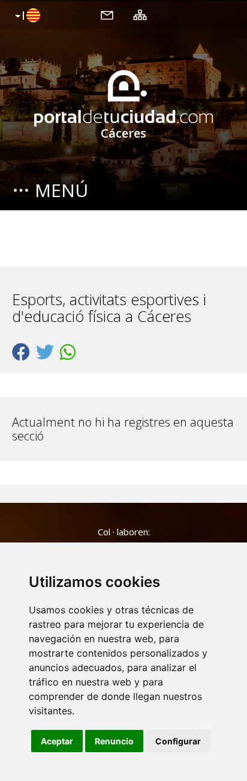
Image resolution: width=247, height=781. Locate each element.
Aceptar (57, 741)
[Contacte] (107, 14)
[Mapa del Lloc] (139, 14)
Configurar (178, 741)
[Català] (26, 16)
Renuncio (114, 741)
